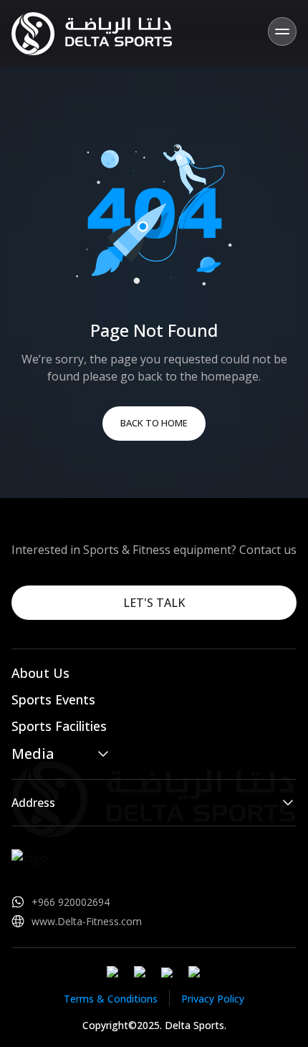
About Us (40, 673)
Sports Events (53, 699)
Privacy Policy (212, 998)
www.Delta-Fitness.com (87, 921)
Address (33, 803)
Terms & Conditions (111, 998)
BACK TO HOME (154, 422)
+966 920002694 (71, 902)
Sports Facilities (59, 726)
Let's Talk (154, 603)
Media (32, 753)
